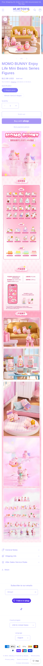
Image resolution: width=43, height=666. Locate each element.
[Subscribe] (35, 592)
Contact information (22, 663)
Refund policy (35, 655)
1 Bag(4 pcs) (11, 90)
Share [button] (7, 570)
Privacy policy (9, 659)
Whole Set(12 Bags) (14, 96)
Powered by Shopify (22, 655)
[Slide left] (16, 58)
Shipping (13, 82)
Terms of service (22, 659)
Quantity (5, 101)
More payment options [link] (21, 127)
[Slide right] (26, 58)
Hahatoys (12, 655)
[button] (3, 10)
